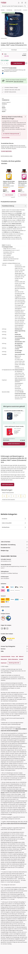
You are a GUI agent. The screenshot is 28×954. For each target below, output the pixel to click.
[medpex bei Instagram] (5, 628)
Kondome (25, 10)
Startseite (2, 10)
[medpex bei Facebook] (2, 628)
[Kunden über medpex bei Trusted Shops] (8, 639)
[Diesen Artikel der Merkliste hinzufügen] (26, 63)
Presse (13, 656)
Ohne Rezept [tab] (14, 49)
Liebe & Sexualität (17, 10)
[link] (3, 618)
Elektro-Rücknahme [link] (13, 659)
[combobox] (14, 6)
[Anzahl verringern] (2, 63)
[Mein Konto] (19, 2)
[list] (14, 24)
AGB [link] (17, 656)
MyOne (3, 107)
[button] (11, 133)
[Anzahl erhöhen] (7, 63)
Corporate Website (5, 656)
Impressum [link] (4, 663)
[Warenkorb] (22, 2)
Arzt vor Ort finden (5, 137)
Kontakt (21, 659)
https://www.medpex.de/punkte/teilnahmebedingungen (14, 823)
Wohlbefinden (9, 10)
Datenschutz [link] (4, 659)
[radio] (2, 54)
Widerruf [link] (21, 656)
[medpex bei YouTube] (7, 628)
